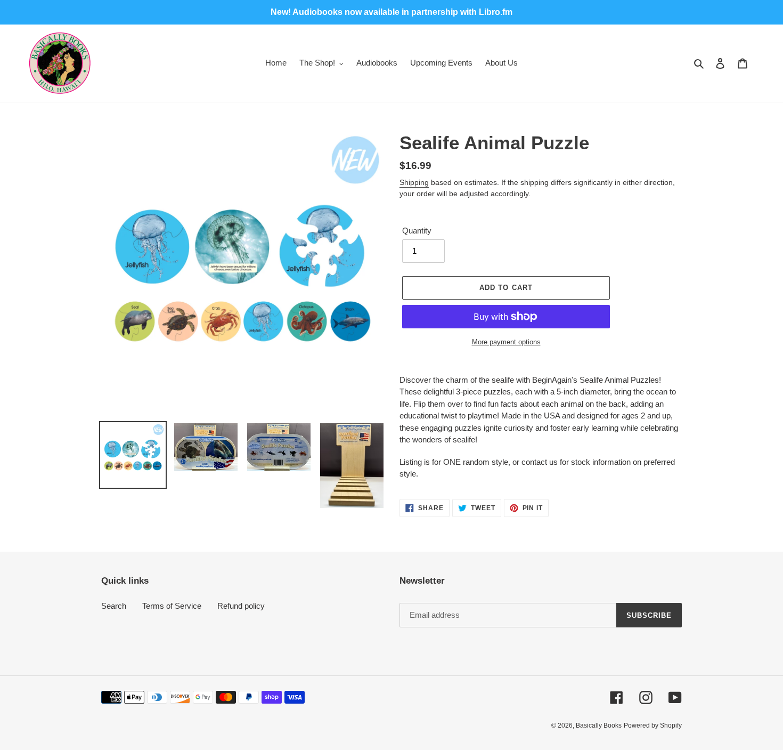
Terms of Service (171, 605)
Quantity (416, 230)
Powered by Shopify (653, 725)
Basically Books (599, 725)
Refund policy (241, 605)
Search (113, 605)
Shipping (414, 182)
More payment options (506, 342)
